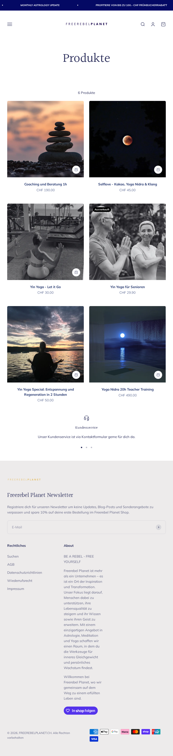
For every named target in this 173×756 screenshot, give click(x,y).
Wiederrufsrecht (19, 580)
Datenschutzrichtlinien (24, 572)
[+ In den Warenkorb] (76, 170)
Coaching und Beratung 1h (45, 184)
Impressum (15, 589)
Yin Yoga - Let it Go (45, 287)
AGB (10, 564)
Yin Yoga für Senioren (127, 287)
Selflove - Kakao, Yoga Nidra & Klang (127, 184)
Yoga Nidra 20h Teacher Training (128, 389)
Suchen (13, 556)
